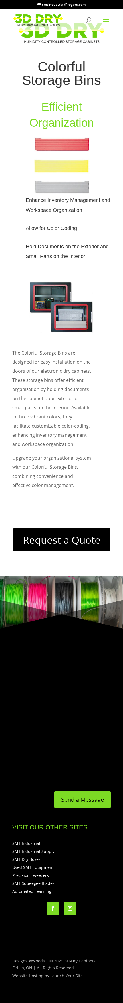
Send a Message (82, 799)
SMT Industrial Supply (33, 851)
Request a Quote (61, 540)
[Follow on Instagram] (70, 908)
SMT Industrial (26, 843)
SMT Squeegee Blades (33, 883)
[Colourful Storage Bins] (61, 193)
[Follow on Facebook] (53, 908)
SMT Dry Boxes (26, 859)
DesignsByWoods (28, 961)
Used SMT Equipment (33, 867)
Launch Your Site (66, 975)
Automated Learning (31, 891)
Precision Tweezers (30, 875)
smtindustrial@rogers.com (49, 773)
